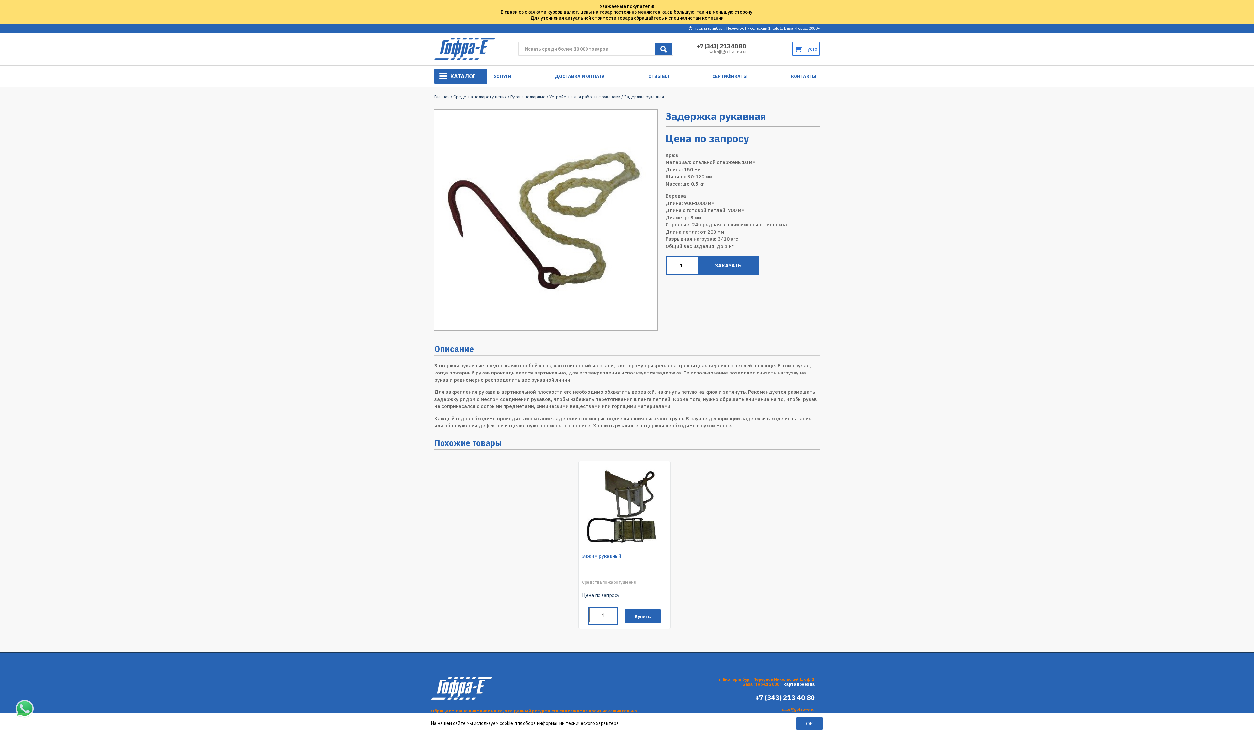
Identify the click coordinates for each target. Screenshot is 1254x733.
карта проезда (799, 684)
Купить (643, 616)
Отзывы (658, 76)
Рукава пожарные (528, 96)
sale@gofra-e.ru (727, 51)
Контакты (803, 76)
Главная (442, 96)
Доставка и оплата (580, 76)
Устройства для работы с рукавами (584, 96)
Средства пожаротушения (480, 96)
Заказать (728, 265)
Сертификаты (730, 76)
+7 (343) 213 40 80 (721, 46)
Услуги (502, 76)
